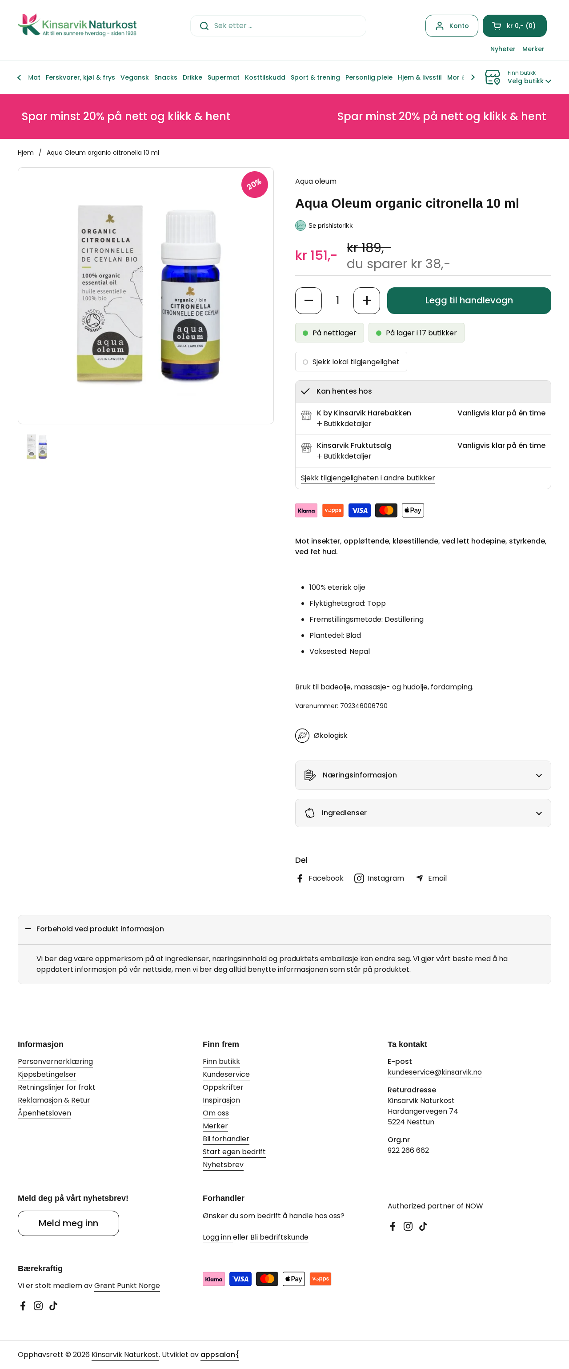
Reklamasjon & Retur (54, 1100)
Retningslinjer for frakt (57, 1087)
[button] (515, 26)
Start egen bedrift (234, 1152)
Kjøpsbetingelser (47, 1074)
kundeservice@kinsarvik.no (435, 1072)
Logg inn (218, 1237)
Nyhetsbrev (223, 1165)
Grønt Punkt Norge (127, 1285)
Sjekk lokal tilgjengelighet (356, 362)
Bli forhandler (226, 1139)
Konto (459, 25)
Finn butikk (221, 1061)
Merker (215, 1126)
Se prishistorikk (331, 225)
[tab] (344, 424)
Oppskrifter (223, 1087)
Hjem (26, 152)
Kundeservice (226, 1074)
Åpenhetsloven (44, 1113)
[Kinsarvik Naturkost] (77, 25)
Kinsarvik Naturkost (125, 1354)
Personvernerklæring (55, 1061)
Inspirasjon (221, 1100)
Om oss (216, 1113)
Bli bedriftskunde (279, 1237)
